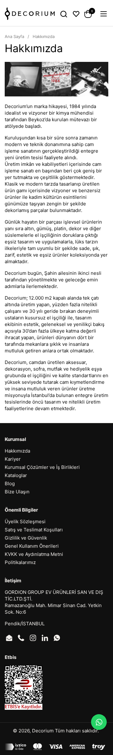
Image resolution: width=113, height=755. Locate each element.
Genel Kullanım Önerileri (32, 546)
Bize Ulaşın (17, 492)
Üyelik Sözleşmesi (25, 521)
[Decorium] (30, 14)
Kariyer (13, 459)
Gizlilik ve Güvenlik (26, 538)
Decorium (43, 731)
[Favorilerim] (76, 14)
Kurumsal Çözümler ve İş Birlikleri (42, 467)
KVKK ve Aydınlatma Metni (34, 554)
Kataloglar (16, 475)
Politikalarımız (20, 562)
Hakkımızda (17, 451)
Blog (10, 483)
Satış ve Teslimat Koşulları (34, 530)
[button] (63, 14)
